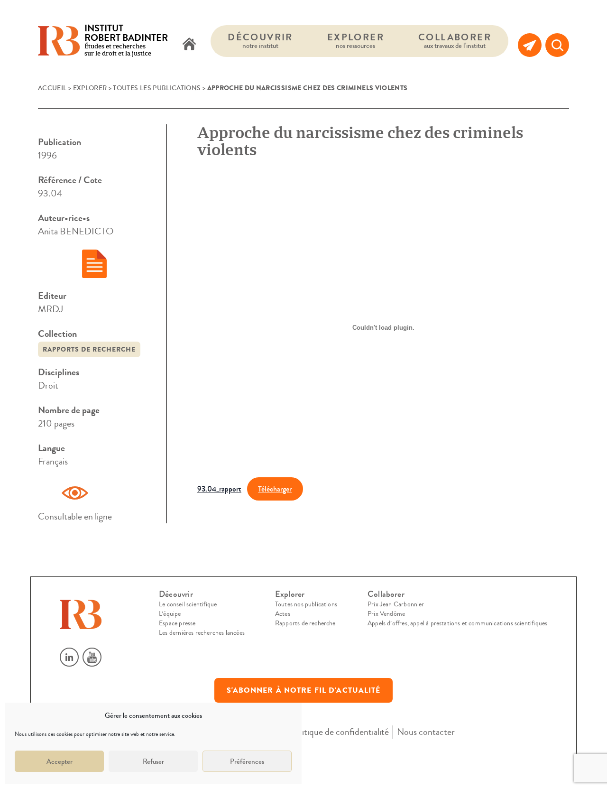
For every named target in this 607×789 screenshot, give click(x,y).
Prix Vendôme (386, 614)
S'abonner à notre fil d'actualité (304, 690)
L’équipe (170, 614)
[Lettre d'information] (530, 45)
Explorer (355, 40)
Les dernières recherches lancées (202, 633)
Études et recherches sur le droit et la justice (126, 41)
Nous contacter (426, 732)
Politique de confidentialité (339, 732)
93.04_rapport (219, 488)
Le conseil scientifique (188, 604)
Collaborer (454, 40)
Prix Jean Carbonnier (396, 604)
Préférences (247, 761)
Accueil (52, 88)
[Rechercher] (557, 45)
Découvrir (260, 40)
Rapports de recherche (89, 349)
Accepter (59, 761)
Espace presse (177, 623)
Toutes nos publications (306, 604)
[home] (189, 45)
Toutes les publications (157, 88)
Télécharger (275, 488)
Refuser (153, 761)
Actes (282, 614)
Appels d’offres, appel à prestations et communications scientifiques (457, 623)
